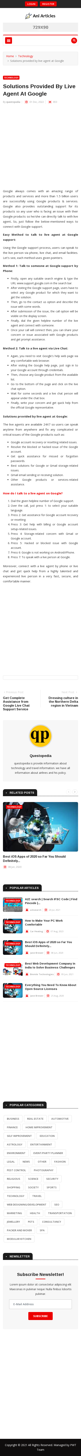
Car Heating (36, 931)
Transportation (60, 1213)
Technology (25, 56)
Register (48, 4)
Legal (11, 1161)
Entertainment (41, 1144)
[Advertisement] (40, 148)
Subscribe (40, 1316)
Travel (37, 1196)
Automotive (60, 1118)
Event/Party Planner (48, 1153)
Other (42, 1161)
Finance (12, 1127)
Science (33, 1179)
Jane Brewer (36, 952)
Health (35, 1213)
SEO (56, 1204)
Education (47, 1136)
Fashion (60, 1161)
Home (10, 56)
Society (33, 1187)
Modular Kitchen (19, 1239)
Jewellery (13, 1221)
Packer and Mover (19, 1230)
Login (31, 4)
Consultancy (51, 1221)
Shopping (13, 1187)
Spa (42, 1230)
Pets (31, 1221)
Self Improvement (19, 1136)
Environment (16, 1153)
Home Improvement (39, 1127)
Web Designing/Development (26, 1204)
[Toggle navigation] (8, 40)
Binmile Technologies (42, 974)
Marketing (14, 1213)
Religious (13, 1179)
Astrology (14, 1144)
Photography (43, 1170)
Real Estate (35, 1118)
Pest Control (16, 1170)
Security (52, 1179)
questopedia (13, 102)
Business (13, 1118)
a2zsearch (35, 909)
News (26, 1161)
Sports (52, 1187)
